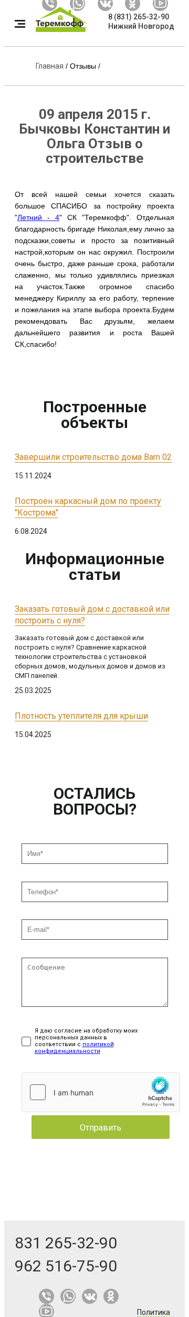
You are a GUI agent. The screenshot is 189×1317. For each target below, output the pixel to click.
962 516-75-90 (66, 1266)
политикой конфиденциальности (74, 1048)
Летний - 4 (38, 217)
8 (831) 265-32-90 (138, 17)
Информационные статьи (94, 567)
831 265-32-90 (66, 1243)
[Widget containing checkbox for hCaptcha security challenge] (101, 1092)
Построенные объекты (94, 415)
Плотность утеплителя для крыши (81, 716)
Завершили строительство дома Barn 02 (93, 457)
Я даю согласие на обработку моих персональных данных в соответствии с (86, 1041)
